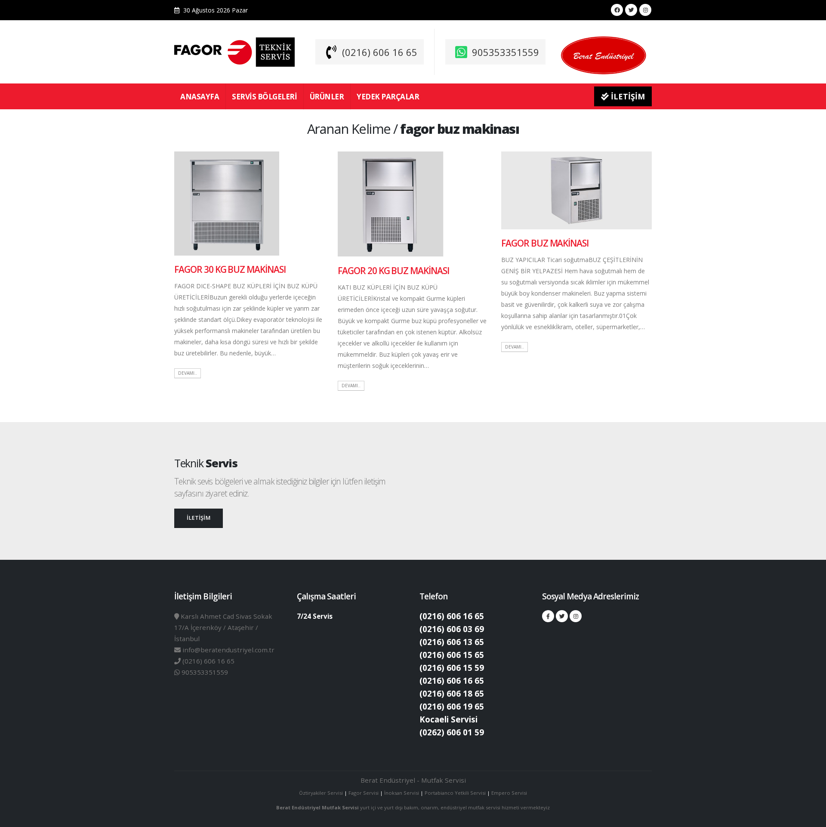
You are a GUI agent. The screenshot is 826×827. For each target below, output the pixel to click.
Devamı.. (187, 373)
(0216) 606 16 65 (379, 52)
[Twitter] (631, 10)
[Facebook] (617, 10)
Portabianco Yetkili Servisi (455, 793)
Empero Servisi (509, 793)
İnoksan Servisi (401, 793)
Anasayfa (199, 97)
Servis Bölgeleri (264, 97)
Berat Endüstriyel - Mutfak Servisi (413, 780)
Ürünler (327, 97)
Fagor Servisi (364, 793)
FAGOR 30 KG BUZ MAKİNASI (230, 269)
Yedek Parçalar (388, 97)
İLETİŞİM (627, 96)
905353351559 (505, 52)
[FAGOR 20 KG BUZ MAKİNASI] (391, 203)
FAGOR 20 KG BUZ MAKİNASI (393, 271)
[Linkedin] (645, 10)
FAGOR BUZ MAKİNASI (545, 243)
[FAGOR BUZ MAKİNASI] (576, 190)
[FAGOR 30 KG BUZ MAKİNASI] (226, 203)
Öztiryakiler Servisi (321, 793)
